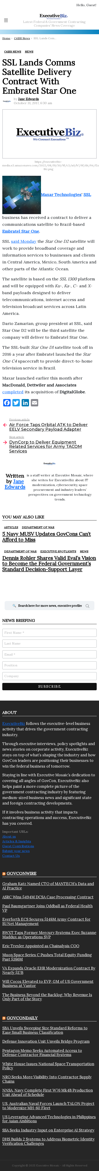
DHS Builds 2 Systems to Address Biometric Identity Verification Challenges (48, 1141)
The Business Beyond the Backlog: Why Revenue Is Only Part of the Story (47, 997)
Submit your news (16, 851)
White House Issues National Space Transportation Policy (48, 1066)
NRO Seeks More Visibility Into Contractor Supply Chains (47, 1079)
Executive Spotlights (58, 551)
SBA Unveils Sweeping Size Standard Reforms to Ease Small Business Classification (44, 1030)
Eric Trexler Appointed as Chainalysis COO (40, 946)
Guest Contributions (18, 846)
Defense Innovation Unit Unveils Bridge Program (46, 1041)
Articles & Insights (16, 841)
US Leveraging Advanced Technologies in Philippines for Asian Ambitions (49, 1119)
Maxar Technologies (61, 194)
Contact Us (11, 856)
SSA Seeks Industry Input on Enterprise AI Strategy (48, 1130)
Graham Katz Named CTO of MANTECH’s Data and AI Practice (48, 886)
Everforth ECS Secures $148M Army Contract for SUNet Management (46, 921)
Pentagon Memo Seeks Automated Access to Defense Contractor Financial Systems (42, 1052)
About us (9, 836)
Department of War (38, 527)
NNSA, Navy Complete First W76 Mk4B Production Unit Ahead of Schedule (47, 1092)
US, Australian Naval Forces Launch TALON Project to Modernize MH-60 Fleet (48, 1105)
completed (12, 391)
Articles (11, 527)
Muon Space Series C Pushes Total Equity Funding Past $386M (47, 957)
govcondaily (22, 1017)
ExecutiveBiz (13, 723)
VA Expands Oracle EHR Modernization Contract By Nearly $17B (48, 970)
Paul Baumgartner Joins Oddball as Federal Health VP (47, 908)
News (84, 551)
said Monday (23, 241)
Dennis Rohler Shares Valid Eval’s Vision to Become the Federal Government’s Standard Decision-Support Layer (49, 563)
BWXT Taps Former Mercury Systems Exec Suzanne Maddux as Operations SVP (49, 935)
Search (87, 606)
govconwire (21, 873)
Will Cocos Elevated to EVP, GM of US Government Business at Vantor (47, 983)
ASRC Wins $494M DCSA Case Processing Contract (47, 897)
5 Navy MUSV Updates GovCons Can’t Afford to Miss (46, 536)
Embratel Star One (20, 231)
